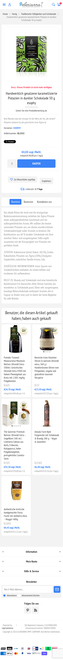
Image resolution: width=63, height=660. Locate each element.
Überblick (15, 202)
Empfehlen (46, 180)
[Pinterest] (27, 610)
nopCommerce (7, 628)
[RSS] (35, 610)
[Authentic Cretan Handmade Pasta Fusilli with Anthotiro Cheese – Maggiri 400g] (16, 490)
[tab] (15, 202)
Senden (57, 589)
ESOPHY (17, 127)
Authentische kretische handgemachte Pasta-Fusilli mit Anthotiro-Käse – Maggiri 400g (15, 514)
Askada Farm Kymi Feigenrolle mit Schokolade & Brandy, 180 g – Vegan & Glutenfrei (47, 437)
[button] (15, 351)
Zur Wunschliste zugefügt (24, 179)
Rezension (28, 202)
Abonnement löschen (31, 595)
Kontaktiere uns (44, 202)
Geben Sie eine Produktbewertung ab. (31, 110)
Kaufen (36, 163)
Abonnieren (12, 595)
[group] (46, 339)
